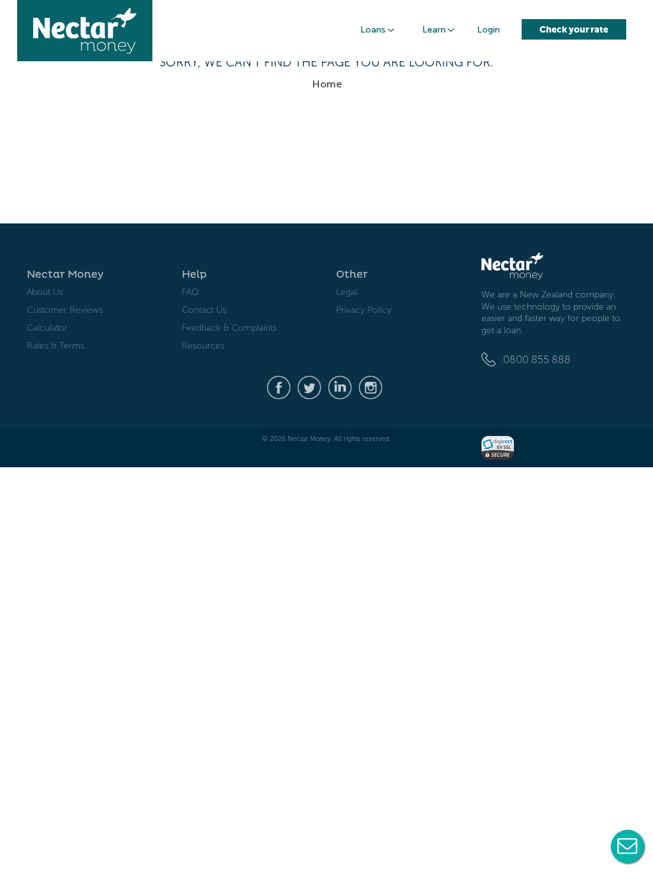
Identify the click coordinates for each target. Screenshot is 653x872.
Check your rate (573, 29)
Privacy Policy (364, 309)
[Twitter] (309, 386)
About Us (45, 292)
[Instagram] (370, 386)
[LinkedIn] (340, 386)
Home (327, 84)
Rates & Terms (55, 345)
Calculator (47, 327)
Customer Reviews (65, 309)
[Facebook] (279, 386)
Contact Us (204, 309)
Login (488, 29)
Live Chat (627, 846)
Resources (203, 345)
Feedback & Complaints (229, 327)
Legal (346, 292)
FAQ (190, 292)
